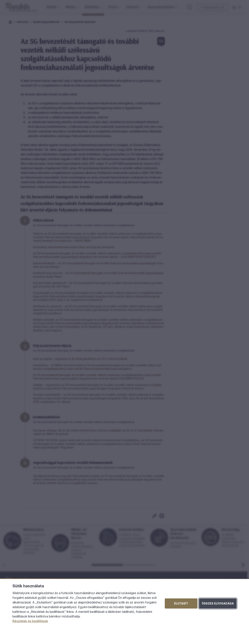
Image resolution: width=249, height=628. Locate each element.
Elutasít (181, 603)
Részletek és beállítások (30, 621)
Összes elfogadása (218, 603)
